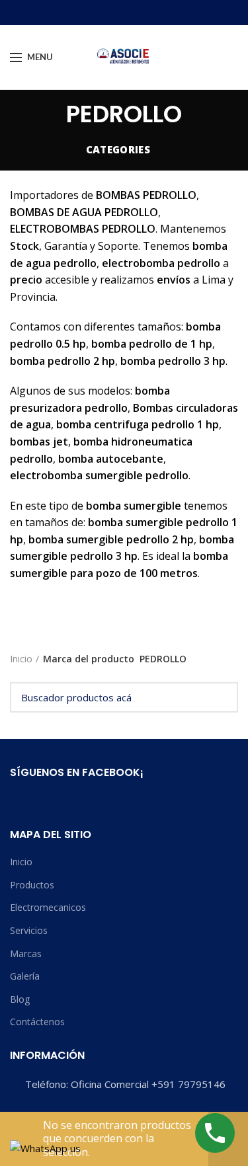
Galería (25, 976)
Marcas (26, 953)
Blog (20, 999)
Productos (32, 884)
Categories (118, 149)
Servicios (29, 930)
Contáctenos (37, 1021)
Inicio (21, 658)
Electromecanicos (48, 907)
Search (220, 697)
